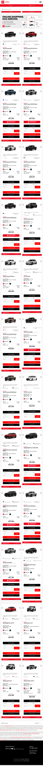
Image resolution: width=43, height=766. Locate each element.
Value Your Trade (11, 81)
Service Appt (33, 5)
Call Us (11, 5)
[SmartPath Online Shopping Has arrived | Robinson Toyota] (21, 21)
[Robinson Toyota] (8, 2)
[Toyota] (2, 2)
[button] (20, 33)
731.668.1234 (17, 84)
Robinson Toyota (6, 84)
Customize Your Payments (11, 78)
